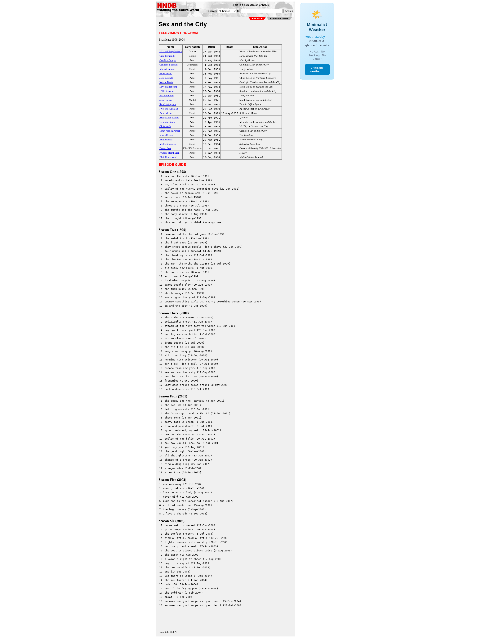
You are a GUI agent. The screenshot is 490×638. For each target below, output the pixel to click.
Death (230, 46)
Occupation (192, 46)
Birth (211, 46)
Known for (260, 46)
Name (170, 46)
